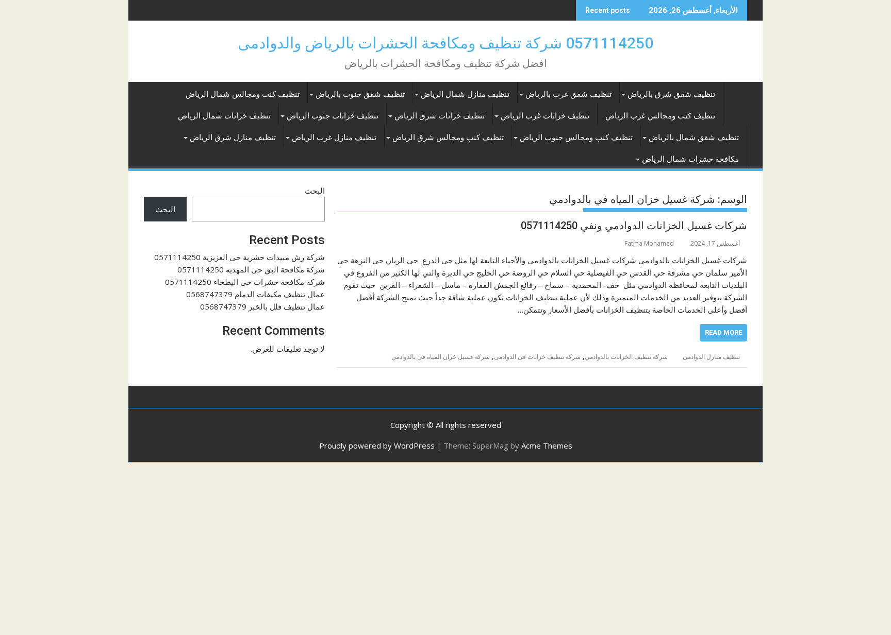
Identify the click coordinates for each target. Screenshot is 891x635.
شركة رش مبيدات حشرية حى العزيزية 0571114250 (239, 257)
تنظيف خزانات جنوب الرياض (332, 116)
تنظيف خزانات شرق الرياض (439, 116)
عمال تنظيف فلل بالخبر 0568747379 (262, 306)
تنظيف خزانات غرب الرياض (545, 116)
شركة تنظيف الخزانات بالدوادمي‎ (626, 356)
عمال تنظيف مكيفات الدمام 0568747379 (255, 294)
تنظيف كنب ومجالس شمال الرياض (243, 94)
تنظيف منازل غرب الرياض (334, 137)
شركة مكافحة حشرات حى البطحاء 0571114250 (245, 282)
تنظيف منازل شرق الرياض (233, 137)
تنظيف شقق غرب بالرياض (568, 94)
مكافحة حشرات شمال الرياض (690, 159)
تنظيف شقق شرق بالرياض (671, 94)
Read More (723, 332)
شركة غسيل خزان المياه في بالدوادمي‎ (440, 356)
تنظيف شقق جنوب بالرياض (360, 94)
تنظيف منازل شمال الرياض (465, 94)
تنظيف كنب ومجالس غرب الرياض (660, 116)
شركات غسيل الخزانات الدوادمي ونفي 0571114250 (634, 225)
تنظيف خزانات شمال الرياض (224, 116)
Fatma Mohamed (649, 243)
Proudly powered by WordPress (377, 445)
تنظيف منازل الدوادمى (711, 356)
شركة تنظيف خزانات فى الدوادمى (537, 356)
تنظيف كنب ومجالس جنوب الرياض (576, 137)
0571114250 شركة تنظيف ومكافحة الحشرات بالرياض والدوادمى (445, 43)
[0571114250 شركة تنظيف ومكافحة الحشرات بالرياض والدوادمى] (737, 92)
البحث (315, 190)
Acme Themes (546, 445)
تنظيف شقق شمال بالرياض (694, 137)
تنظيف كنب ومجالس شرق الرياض (448, 137)
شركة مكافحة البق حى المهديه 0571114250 (251, 269)
